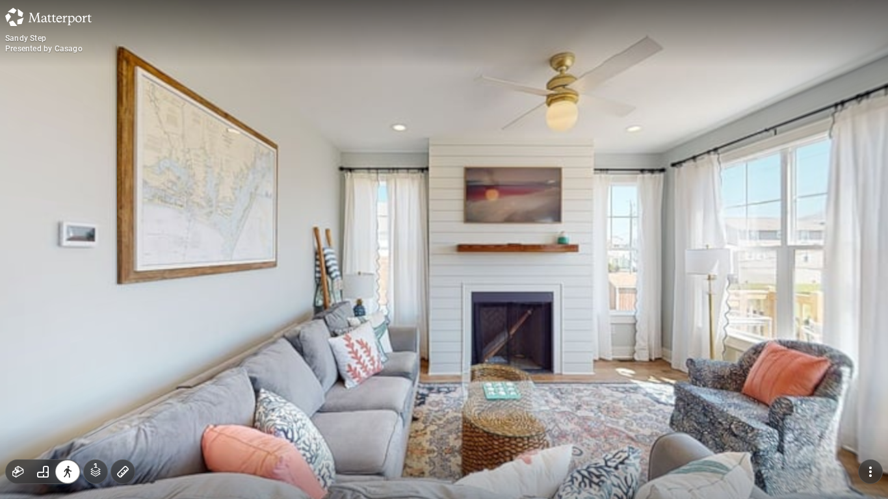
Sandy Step (25, 38)
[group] (43, 471)
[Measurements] (123, 471)
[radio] (18, 471)
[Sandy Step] (444, 249)
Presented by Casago (44, 48)
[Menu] (870, 471)
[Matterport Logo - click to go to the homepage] (48, 17)
